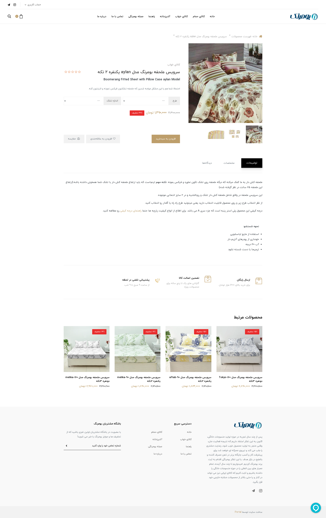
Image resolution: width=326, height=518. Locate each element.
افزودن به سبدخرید (166, 138)
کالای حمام (199, 16)
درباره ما (101, 16)
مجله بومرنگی (135, 16)
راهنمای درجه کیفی (130, 211)
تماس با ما (117, 16)
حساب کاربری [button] (34, 4)
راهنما (151, 16)
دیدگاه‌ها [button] (207, 163)
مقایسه (72, 138)
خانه (212, 16)
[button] (19, 16)
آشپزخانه (165, 16)
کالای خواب (181, 16)
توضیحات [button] (251, 163)
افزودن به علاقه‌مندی (101, 138)
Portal (238, 512)
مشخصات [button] (229, 163)
